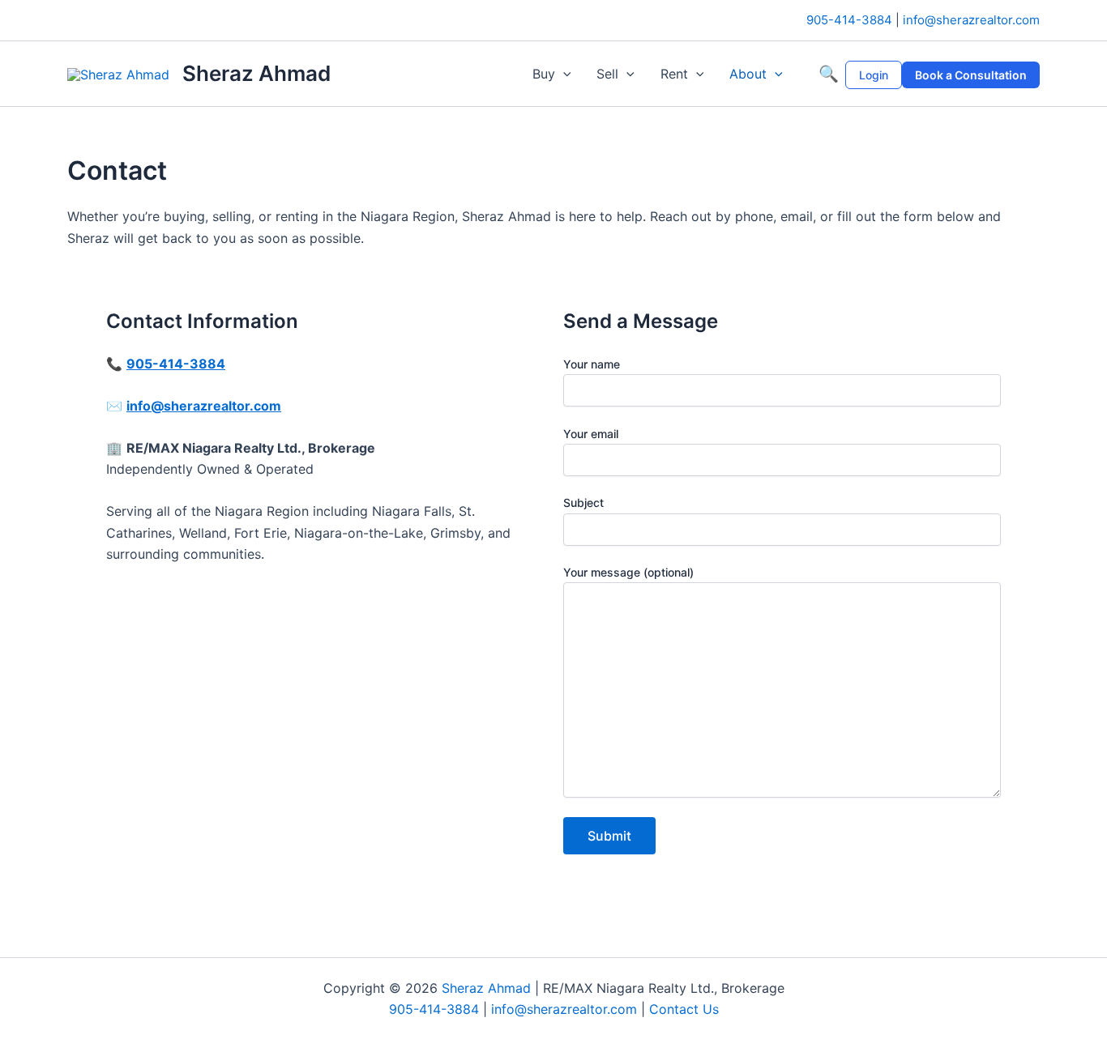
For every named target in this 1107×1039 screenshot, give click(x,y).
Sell (607, 74)
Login (873, 75)
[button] (563, 73)
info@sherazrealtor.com (971, 20)
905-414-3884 (849, 20)
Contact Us (684, 1009)
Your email (590, 434)
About (748, 74)
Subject (583, 502)
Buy (543, 74)
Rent (674, 74)
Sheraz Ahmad (256, 73)
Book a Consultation (971, 75)
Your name (591, 364)
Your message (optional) (628, 572)
